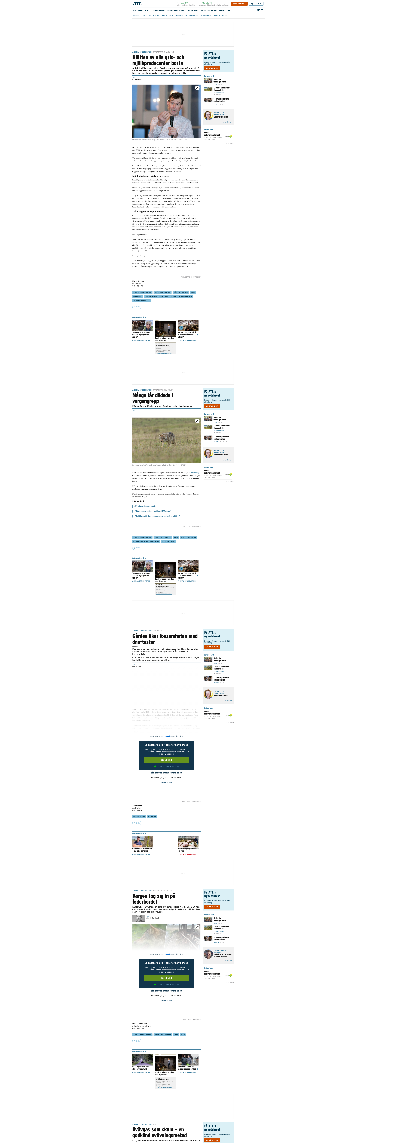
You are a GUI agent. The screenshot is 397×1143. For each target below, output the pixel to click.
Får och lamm (168, 541)
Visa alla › (230, 144)
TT (133, 412)
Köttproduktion (181, 292)
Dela (138, 307)
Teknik (164, 16)
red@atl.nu (136, 283)
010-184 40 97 (138, 286)
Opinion (217, 16)
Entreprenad (206, 16)
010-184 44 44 (138, 1028)
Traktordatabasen (208, 10)
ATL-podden (138, 10)
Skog (145, 16)
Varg (176, 537)
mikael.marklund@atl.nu (142, 1026)
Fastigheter (193, 10)
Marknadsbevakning (176, 10)
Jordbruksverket (141, 301)
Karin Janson (137, 79)
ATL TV (148, 10)
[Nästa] (197, 334)
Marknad (193, 16)
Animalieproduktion (178, 16)
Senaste (137, 16)
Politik (216, 104)
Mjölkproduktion (162, 292)
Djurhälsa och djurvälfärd (146, 541)
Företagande (139, 817)
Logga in (167, 736)
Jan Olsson (136, 666)
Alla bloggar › (228, 122)
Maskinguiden (159, 10)
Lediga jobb (224, 10)
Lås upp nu (166, 759)
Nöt (183, 1035)
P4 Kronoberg (193, 472)
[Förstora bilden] (197, 88)
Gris (193, 292)
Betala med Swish (166, 783)
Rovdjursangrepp (163, 537)
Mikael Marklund (152, 918)
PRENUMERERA (239, 4)
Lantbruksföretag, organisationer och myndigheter (168, 296)
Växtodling (154, 16)
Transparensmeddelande (164, 353)
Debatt (225, 16)
